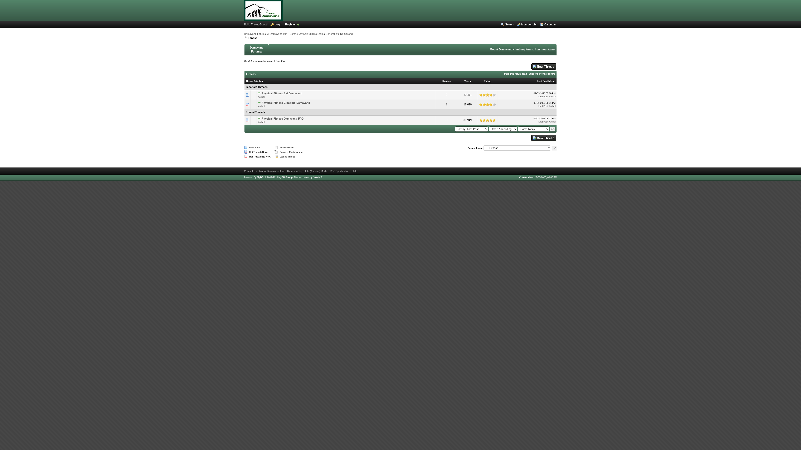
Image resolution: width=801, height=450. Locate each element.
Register (290, 24)
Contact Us (250, 171)
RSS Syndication (339, 171)
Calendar (550, 24)
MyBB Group (285, 177)
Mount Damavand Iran (272, 171)
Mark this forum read (515, 73)
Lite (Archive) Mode (316, 171)
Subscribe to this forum (542, 73)
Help (354, 171)
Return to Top (294, 171)
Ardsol (261, 97)
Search (509, 24)
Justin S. (318, 177)
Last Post (542, 81)
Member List (529, 24)
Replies (446, 81)
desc (551, 81)
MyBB (260, 177)
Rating (487, 81)
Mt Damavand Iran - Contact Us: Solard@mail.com (295, 33)
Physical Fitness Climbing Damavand (286, 102)
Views (467, 81)
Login (278, 24)
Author (259, 81)
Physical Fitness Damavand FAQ (283, 118)
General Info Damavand (339, 33)
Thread (249, 81)
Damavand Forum (254, 33)
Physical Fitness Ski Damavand (282, 93)
